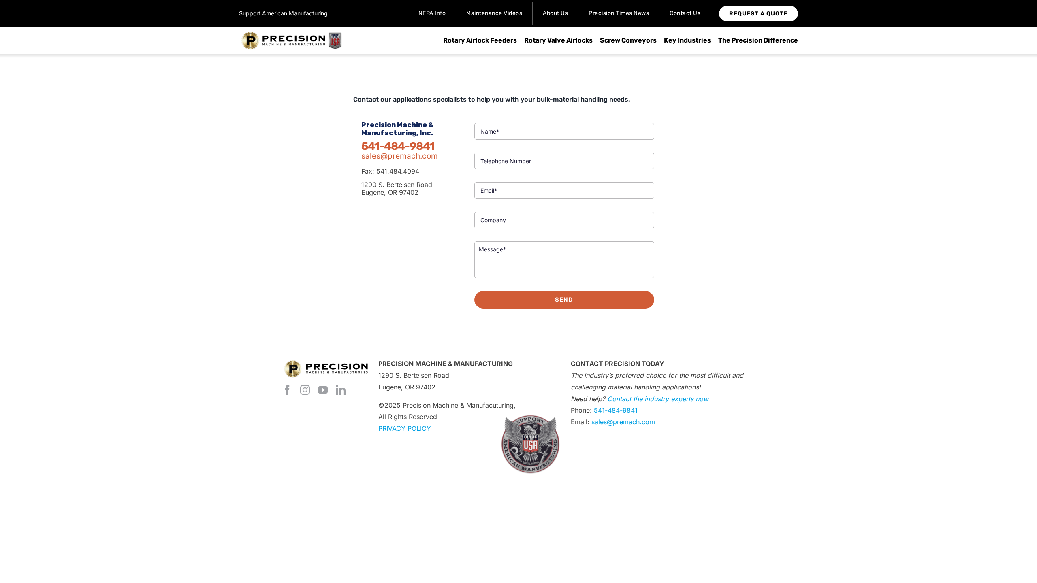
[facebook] (287, 390)
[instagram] (305, 390)
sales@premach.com (399, 156)
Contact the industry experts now (657, 399)
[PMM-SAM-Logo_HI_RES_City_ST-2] (530, 408)
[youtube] (323, 390)
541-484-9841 (616, 410)
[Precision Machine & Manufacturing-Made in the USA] (291, 34)
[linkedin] (341, 390)
